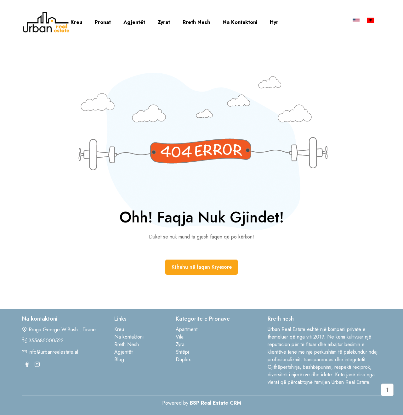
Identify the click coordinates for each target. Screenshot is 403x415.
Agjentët (134, 22)
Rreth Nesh (196, 22)
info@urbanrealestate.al (53, 352)
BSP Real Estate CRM (215, 403)
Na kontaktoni (240, 22)
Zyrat (164, 22)
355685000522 (46, 340)
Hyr (274, 22)
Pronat (103, 22)
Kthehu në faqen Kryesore (202, 267)
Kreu (76, 22)
